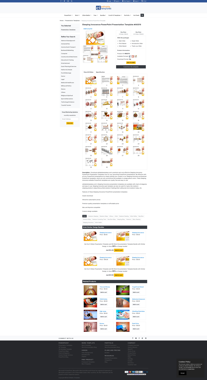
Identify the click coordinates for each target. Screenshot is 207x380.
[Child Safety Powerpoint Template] (90, 302)
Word (77, 15)
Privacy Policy (132, 353)
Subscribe (70, 123)
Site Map (130, 359)
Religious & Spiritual (67, 95)
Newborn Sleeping (93, 216)
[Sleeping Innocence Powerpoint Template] (90, 236)
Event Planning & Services (68, 66)
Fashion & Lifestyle (66, 69)
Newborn (128, 219)
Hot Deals (136, 15)
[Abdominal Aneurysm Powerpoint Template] (123, 302)
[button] (142, 15)
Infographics (108, 360)
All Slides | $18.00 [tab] (138, 33)
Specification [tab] (100, 72)
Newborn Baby (87, 219)
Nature (63, 89)
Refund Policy (132, 355)
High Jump (103, 311)
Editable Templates (74, 377)
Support (136, 1)
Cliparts (84, 356)
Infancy (111, 216)
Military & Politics (66, 86)
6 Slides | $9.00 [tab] (123, 33)
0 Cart (144, 1)
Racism (102, 323)
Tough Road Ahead (138, 287)
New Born (141, 216)
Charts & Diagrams (64, 353)
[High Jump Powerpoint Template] (90, 314)
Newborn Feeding (124, 216)
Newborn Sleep (104, 216)
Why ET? (130, 349)
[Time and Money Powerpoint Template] (90, 290)
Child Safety (103, 299)
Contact (130, 361)
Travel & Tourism (66, 105)
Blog (106, 362)
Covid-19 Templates (114, 15)
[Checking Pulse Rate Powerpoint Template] (123, 314)
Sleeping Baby (121, 219)
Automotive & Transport (68, 47)
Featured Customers (110, 345)
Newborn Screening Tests (99, 219)
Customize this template (130, 67)
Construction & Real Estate (69, 56)
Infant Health (98, 222)
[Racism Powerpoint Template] (90, 326)
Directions (131, 363)
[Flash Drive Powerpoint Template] (123, 326)
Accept (183, 373)
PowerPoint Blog (63, 357)
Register (117, 1)
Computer (64, 53)
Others (63, 92)
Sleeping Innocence (88, 222)
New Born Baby (112, 219)
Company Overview (133, 345)
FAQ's (129, 357)
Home (61, 20)
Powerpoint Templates (88, 362)
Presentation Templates (72, 20)
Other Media (86, 15)
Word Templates (86, 345)
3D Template (62, 347)
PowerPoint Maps (64, 351)
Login (109, 1)
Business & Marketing (67, 50)
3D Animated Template (65, 349)
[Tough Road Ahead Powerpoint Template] (123, 290)
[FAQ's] (133, 338)
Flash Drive (135, 323)
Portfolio (127, 15)
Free (95, 15)
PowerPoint (67, 15)
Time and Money (105, 287)
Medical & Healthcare (67, 82)
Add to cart (118, 250)
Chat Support (127, 1)
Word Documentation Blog (89, 347)
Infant (116, 216)
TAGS (84, 216)
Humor (63, 76)
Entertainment (65, 63)
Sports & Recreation (67, 98)
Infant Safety (133, 216)
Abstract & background (68, 40)
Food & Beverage (66, 73)
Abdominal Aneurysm (138, 299)
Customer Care (132, 364)
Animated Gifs (86, 354)
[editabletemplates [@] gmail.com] (137, 338)
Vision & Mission (132, 347)
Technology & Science (67, 102)
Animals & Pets (65, 44)
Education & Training (67, 60)
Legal (62, 79)
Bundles (102, 15)
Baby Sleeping (136, 219)
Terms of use (131, 351)
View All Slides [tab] (88, 72)
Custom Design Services (66, 355)
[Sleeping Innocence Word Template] (123, 236)
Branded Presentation (111, 358)
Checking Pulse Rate (138, 311)
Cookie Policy (191, 369)
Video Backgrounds (87, 352)
